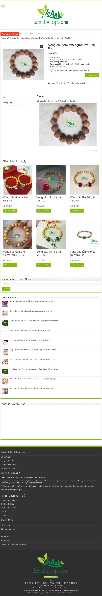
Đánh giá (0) (7, 103)
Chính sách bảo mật (8, 508)
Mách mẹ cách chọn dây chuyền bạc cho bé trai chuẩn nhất (30, 330)
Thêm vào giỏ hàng (92, 75)
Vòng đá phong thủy (8, 461)
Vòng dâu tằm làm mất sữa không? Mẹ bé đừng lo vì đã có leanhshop (33, 350)
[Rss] (51, 579)
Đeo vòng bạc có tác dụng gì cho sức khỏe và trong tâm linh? (30, 340)
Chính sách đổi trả (7, 504)
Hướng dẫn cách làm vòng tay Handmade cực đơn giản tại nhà (41, 34)
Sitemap (4, 515)
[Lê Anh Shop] (51, 14)
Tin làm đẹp (5, 537)
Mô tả (5, 97)
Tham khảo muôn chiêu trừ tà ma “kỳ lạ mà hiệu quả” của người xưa (32, 359)
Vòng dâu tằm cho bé (8, 465)
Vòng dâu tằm (14, 38)
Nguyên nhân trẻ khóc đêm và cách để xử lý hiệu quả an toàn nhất (32, 388)
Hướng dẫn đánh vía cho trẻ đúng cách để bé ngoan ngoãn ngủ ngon (33, 379)
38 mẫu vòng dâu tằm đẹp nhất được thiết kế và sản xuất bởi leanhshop (34, 369)
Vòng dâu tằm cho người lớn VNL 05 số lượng (72, 70)
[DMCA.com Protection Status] (51, 577)
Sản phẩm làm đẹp (8, 468)
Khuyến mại (5, 541)
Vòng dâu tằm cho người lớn (31, 38)
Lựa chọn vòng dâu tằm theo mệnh (13, 544)
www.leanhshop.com (38, 590)
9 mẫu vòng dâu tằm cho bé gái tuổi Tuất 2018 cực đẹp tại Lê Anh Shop (34, 321)
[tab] (17, 97)
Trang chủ (4, 38)
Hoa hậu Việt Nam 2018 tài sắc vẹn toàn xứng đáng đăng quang (31, 301)
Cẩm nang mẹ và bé (8, 529)
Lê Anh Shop (5, 525)
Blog (2, 533)
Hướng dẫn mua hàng (9, 500)
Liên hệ (3, 511)
